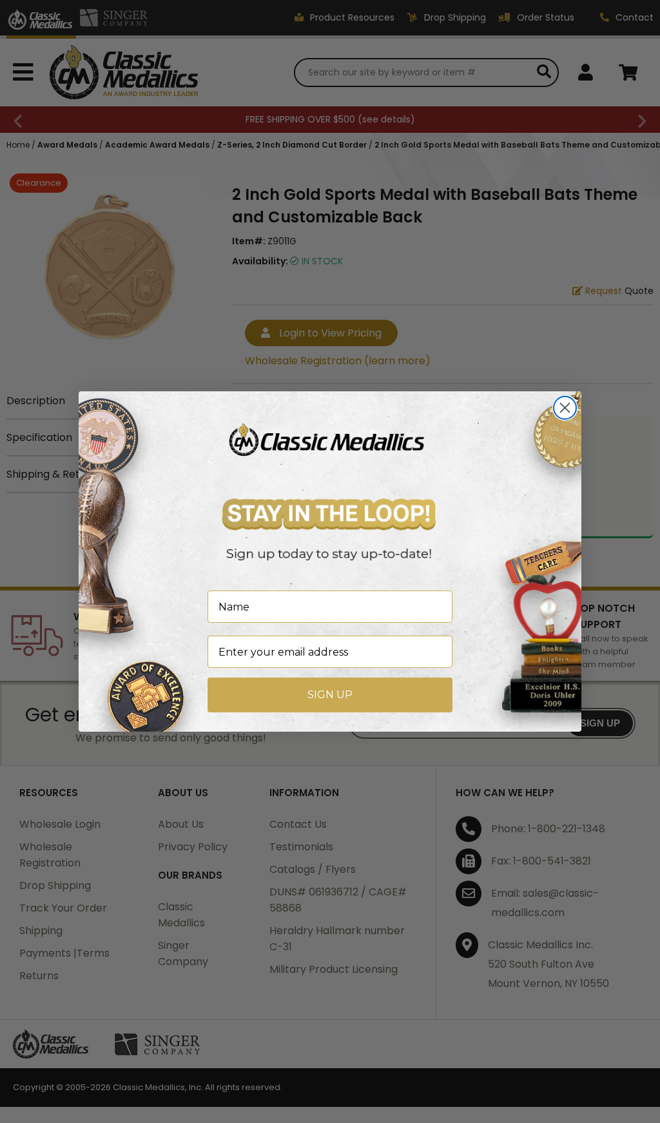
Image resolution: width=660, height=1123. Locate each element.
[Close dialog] (565, 407)
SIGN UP (330, 694)
